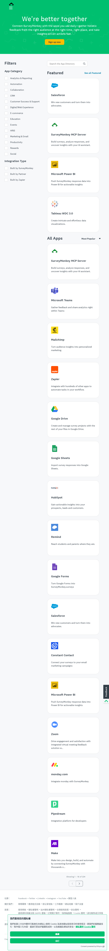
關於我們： (9, 904)
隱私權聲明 (33, 909)
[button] (106, 694)
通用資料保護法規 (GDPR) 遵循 (32, 913)
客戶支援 (79, 904)
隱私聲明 (80, 926)
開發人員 (72, 898)
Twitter (32, 898)
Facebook (22, 898)
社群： (8, 898)
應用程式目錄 (34, 904)
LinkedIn (41, 898)
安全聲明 (75, 909)
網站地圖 (69, 904)
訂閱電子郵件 (54, 913)
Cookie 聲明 (89, 926)
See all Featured (92, 73)
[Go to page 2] (79, 883)
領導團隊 (22, 904)
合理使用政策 (63, 909)
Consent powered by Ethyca (91, 946)
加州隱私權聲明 (47, 909)
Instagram (51, 898)
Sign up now (54, 42)
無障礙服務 (67, 913)
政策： (8, 909)
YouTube (62, 898)
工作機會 (59, 904)
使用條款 (22, 909)
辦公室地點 (48, 904)
